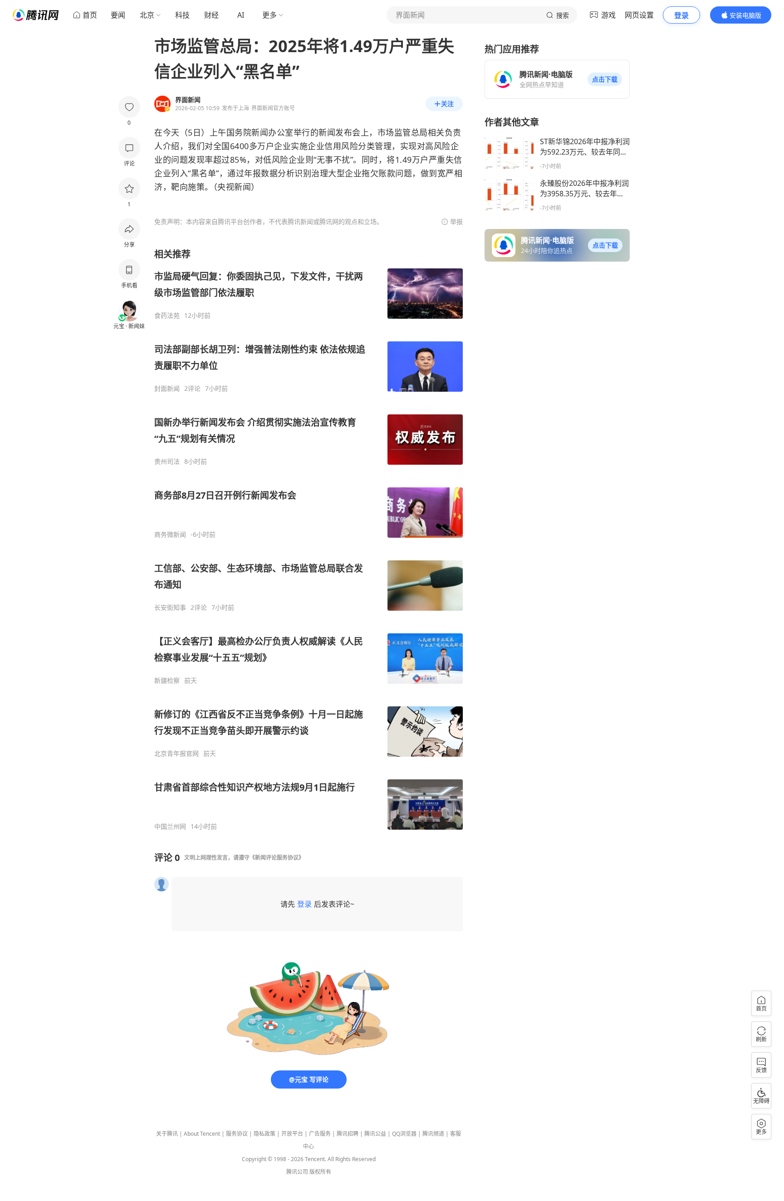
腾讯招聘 (347, 1134)
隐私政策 (264, 1134)
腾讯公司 (297, 1172)
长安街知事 (170, 607)
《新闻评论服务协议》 (277, 857)
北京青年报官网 (176, 753)
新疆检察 (167, 680)
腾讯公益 (375, 1134)
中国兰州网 (170, 826)
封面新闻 (167, 388)
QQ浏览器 (404, 1134)
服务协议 (237, 1134)
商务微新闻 (170, 534)
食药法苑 (167, 315)
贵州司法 (167, 461)
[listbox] (308, 539)
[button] (605, 79)
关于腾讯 (167, 1134)
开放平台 (292, 1134)
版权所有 (320, 1172)
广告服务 (320, 1134)
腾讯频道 (433, 1134)
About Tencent (202, 1134)
